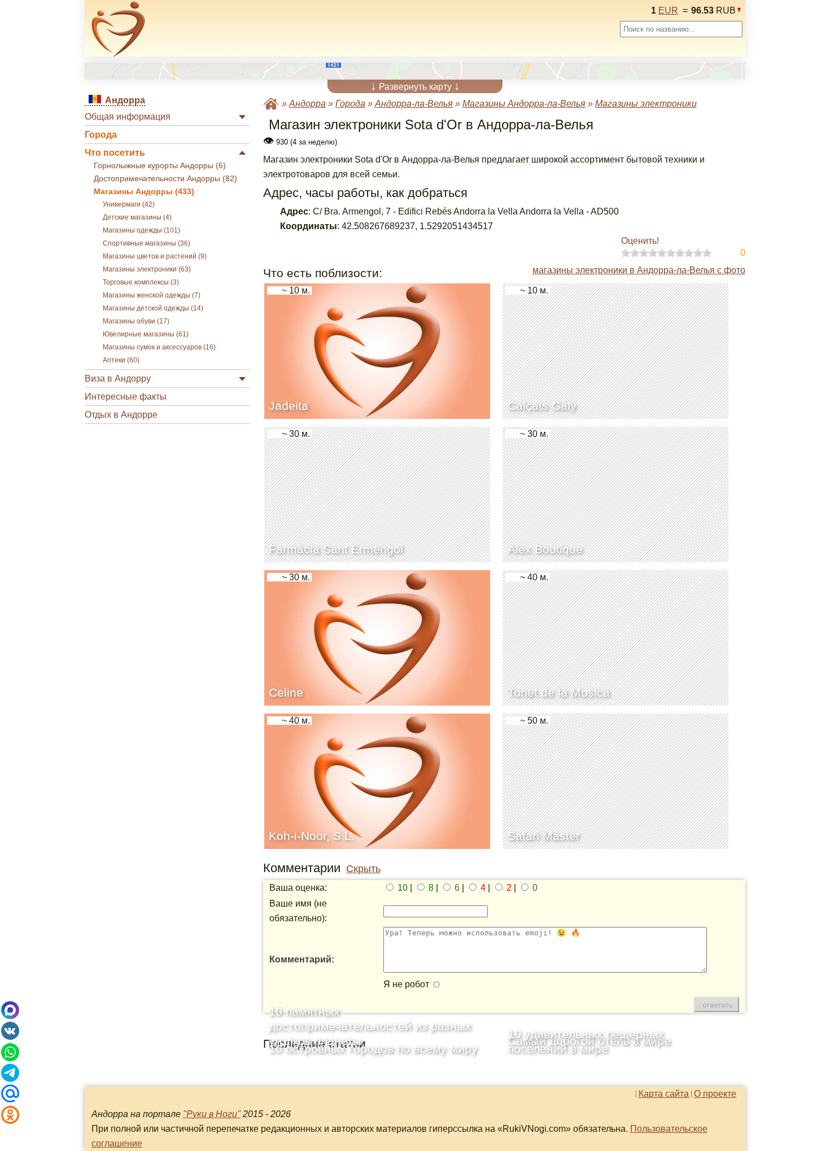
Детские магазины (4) (137, 217)
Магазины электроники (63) (147, 269)
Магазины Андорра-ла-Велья (524, 103)
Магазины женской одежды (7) (151, 295)
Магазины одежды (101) (141, 230)
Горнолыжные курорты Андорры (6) (160, 165)
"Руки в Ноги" (212, 1114)
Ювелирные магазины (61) (146, 334)
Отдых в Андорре (121, 414)
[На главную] (118, 29)
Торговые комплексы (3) (141, 282)
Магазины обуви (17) (136, 321)
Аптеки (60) (121, 360)
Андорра (307, 103)
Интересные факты (126, 396)
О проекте (715, 1094)
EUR (668, 10)
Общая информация (128, 116)
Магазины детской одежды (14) (153, 308)
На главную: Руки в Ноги (271, 104)
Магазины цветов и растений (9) (155, 256)
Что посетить (115, 152)
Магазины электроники (646, 103)
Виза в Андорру (118, 378)
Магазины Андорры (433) (144, 191)
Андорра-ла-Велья (414, 103)
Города (101, 134)
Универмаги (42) (129, 204)
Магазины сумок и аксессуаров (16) (159, 347)
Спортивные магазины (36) (146, 243)
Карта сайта (664, 1094)
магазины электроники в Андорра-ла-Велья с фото (638, 270)
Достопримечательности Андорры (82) (165, 178)
